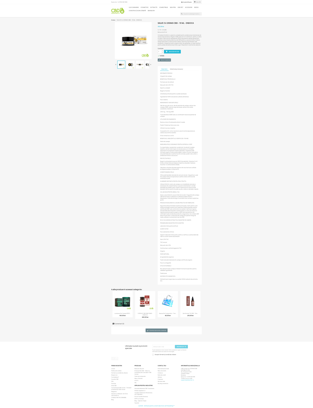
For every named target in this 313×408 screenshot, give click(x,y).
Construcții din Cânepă (137, 11)
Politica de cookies (116, 371)
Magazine (114, 391)
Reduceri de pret (139, 368)
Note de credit (162, 375)
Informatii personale (163, 368)
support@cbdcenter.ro (187, 380)
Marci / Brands (138, 378)
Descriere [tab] (164, 69)
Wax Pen (173, 7)
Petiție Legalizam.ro (139, 390)
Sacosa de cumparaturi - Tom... (168, 313)
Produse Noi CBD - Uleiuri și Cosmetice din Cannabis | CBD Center (142, 372)
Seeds (196, 7)
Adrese (160, 377)
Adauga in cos (172, 52)
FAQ (112, 381)
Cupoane (160, 379)
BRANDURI (151, 11)
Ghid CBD (114, 385)
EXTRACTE (153, 7)
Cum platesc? (115, 377)
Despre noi (114, 375)
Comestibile (163, 7)
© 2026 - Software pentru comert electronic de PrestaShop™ (157, 406)
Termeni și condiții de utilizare (119, 373)
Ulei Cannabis (134, 7)
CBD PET (180, 7)
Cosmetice (144, 7)
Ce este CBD (114, 379)
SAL (135, 382)
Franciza (113, 383)
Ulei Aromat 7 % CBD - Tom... (190, 313)
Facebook (113, 358)
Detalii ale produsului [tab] (176, 69)
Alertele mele (161, 381)
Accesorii (188, 7)
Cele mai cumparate (140, 376)
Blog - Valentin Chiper (140, 401)
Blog (112, 399)
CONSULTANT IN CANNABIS (118, 397)
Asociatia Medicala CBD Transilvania (144, 388)
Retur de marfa (162, 371)
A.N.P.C (136, 380)
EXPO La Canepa (139, 398)
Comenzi (160, 373)
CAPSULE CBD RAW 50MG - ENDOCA (145, 314)
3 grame (136, 403)
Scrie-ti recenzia (165, 60)
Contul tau (162, 366)
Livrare (113, 368)
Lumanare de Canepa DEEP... (123, 313)
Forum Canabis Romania (141, 396)
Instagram (116, 358)
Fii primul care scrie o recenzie (157, 330)
